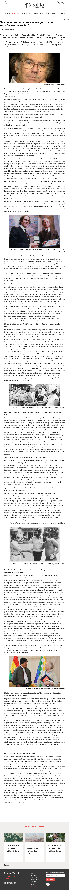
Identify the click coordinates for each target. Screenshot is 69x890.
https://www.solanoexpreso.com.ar (55, 565)
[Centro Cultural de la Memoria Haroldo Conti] (10, 883)
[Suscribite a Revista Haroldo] (62, 2)
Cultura (35, 13)
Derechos (43, 13)
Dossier (62, 13)
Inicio (32, 873)
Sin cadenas (32, 848)
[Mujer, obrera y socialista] (13, 837)
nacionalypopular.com (58, 407)
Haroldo (7, 13)
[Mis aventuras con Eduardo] (55, 837)
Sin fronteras (53, 13)
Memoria (15, 13)
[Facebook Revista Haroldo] (58, 2)
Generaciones (25, 13)
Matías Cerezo (9, 30)
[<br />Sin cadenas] (34, 837)
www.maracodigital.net (58, 688)
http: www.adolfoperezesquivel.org (56, 250)
